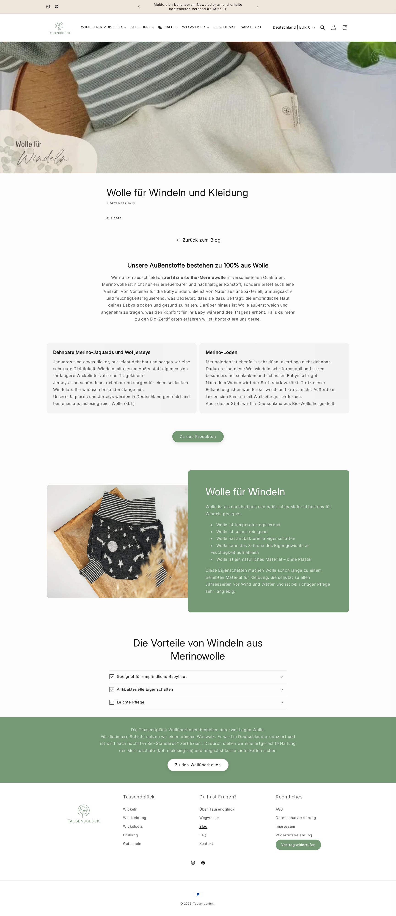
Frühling (130, 835)
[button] (322, 27)
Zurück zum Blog (202, 240)
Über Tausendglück (216, 809)
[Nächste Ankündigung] (257, 7)
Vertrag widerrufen (298, 845)
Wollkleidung (134, 818)
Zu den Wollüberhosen (198, 764)
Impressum (285, 826)
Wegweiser (209, 818)
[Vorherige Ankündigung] (139, 7)
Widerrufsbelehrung (294, 835)
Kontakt (206, 843)
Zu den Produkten (198, 436)
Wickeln (130, 809)
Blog (203, 826)
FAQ (202, 835)
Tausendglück (203, 903)
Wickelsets (133, 826)
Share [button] (116, 218)
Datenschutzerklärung (296, 818)
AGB (279, 809)
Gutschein (132, 843)
